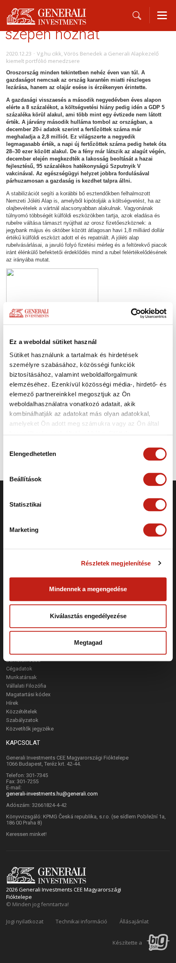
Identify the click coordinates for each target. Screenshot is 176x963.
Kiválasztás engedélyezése (88, 615)
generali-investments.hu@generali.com (52, 794)
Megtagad (88, 642)
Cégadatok (19, 669)
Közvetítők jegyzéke (30, 729)
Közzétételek (21, 711)
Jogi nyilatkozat (24, 921)
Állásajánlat (134, 921)
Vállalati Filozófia (26, 686)
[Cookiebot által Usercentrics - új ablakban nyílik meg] (131, 313)
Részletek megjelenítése (116, 563)
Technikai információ (81, 921)
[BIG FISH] (158, 943)
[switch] (155, 479)
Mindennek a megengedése (88, 588)
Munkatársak (21, 677)
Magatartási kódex (28, 694)
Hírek (12, 703)
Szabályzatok (22, 720)
